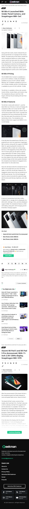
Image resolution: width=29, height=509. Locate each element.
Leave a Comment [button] (22, 283)
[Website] (21, 270)
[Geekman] (14, 1)
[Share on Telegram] (13, 21)
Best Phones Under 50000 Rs (10, 236)
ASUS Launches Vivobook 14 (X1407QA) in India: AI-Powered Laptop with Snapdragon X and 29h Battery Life (10, 318)
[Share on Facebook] (3, 21)
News (3, 8)
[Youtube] (21, 497)
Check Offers (8, 255)
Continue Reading (14, 432)
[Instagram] (26, 270)
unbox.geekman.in (7, 253)
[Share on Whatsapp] (8, 21)
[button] (3, 2)
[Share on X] (5, 21)
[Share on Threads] (16, 21)
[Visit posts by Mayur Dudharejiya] (3, 269)
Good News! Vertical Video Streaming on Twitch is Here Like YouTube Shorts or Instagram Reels (9, 329)
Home (3, 5)
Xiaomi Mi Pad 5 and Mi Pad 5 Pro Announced (15, 234)
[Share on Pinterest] (15, 263)
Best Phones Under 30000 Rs (10, 239)
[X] (21, 492)
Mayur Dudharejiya (7, 28)
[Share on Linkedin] (11, 21)
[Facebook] (22, 270)
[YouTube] (25, 270)
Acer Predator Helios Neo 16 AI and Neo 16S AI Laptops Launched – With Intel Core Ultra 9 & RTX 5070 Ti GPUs (10, 305)
